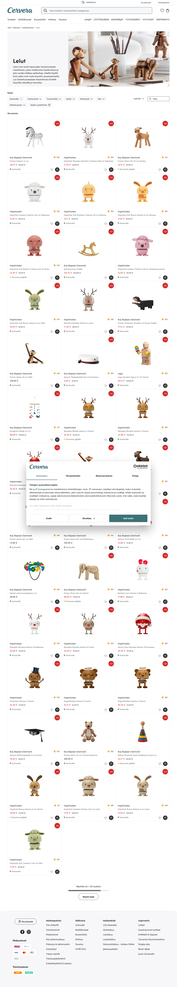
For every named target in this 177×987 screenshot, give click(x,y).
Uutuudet (148, 19)
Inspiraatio (163, 19)
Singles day (144, 944)
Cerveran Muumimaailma (151, 939)
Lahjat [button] (88, 19)
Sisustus (79, 944)
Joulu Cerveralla (146, 953)
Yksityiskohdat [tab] (73, 476)
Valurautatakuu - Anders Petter (118, 944)
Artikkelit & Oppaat (148, 934)
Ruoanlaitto (81, 934)
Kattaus (79, 939)
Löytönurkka (101, 19)
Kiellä (48, 518)
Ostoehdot (51, 948)
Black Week (144, 948)
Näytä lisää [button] (88, 896)
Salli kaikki (128, 518)
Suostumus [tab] (41, 476)
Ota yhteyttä (52, 924)
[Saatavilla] (21, 99)
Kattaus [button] (52, 19)
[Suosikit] (162, 10)
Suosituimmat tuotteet (149, 929)
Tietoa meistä (53, 953)
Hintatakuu (108, 929)
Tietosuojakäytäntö (55, 958)
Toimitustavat (53, 929)
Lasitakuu (108, 934)
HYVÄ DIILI (80, 948)
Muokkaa (87, 518)
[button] (45, 10)
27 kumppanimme (44, 489)
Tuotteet (11, 19)
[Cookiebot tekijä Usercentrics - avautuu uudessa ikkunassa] (135, 467)
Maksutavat (52, 934)
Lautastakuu (109, 939)
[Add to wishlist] (52, 170)
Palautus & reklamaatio (58, 944)
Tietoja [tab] (135, 476)
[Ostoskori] (168, 10)
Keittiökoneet (81, 929)
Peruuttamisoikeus (55, 939)
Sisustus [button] (63, 19)
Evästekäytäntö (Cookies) (58, 963)
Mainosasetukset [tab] (104, 476)
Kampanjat (117, 19)
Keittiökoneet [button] (24, 19)
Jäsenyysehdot (110, 948)
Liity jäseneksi (110, 924)
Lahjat (141, 924)
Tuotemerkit (133, 19)
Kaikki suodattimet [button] (39, 104)
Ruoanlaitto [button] (40, 19)
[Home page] (19, 12)
